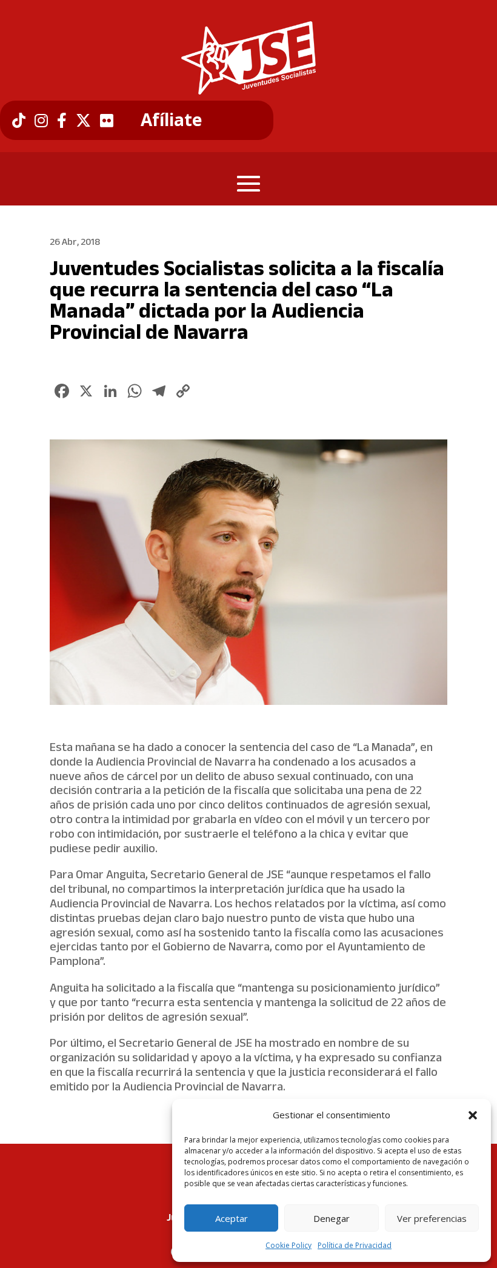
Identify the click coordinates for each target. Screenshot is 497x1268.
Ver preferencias (432, 1218)
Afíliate (171, 120)
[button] (473, 1115)
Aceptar (231, 1218)
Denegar (331, 1218)
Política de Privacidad (355, 1245)
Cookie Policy (288, 1245)
